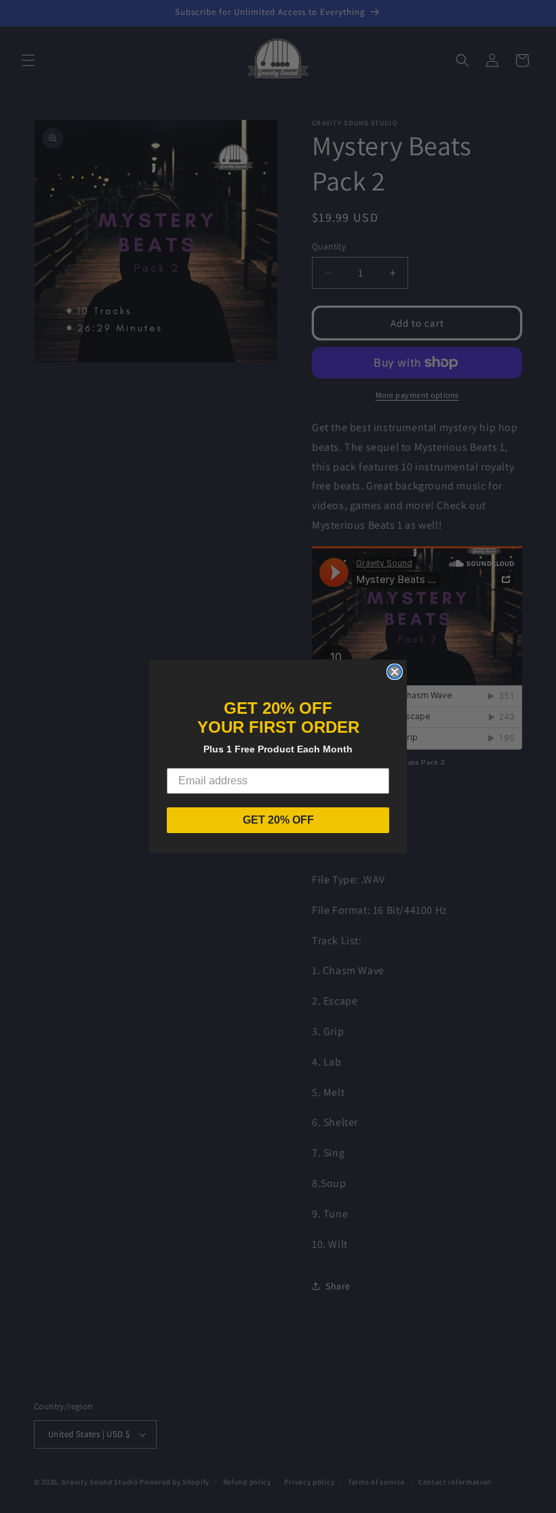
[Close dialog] (394, 672)
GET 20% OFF (278, 820)
